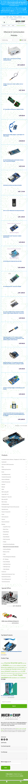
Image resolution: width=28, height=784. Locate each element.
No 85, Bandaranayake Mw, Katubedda (17, 2)
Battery (2, 667)
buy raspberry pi (9, 667)
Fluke (22, 669)
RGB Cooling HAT (5, 491)
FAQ (24, 17)
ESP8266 (19, 669)
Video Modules (6, 569)
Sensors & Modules (6, 479)
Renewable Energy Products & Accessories (10, 506)
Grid (22, 40)
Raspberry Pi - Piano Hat (7, 496)
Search (14, 706)
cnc (18, 667)
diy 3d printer (13, 669)
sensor (23, 678)
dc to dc (3, 669)
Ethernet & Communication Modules (11, 546)
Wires (3, 466)
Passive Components (6, 511)
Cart (7, 17)
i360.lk (21, 776)
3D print (2, 663)
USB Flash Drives (6, 566)
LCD (21, 671)
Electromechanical (5, 521)
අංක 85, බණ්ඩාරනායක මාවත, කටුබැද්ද (13, 10)
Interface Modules (7, 549)
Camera (15, 667)
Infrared (7, 671)
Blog (11, 16)
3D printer (7, 663)
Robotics (3, 484)
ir (10, 671)
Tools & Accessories (6, 581)
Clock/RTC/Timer (6, 526)
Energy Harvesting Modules (8, 544)
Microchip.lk (3, 25)
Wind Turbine (4, 501)
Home (8, 16)
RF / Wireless (6, 559)
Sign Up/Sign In (14, 19)
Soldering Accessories (6, 469)
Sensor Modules (6, 561)
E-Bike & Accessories (6, 481)
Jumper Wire (14, 671)
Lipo (2, 673)
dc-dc (26, 667)
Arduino (6, 665)
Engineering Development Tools (8, 574)
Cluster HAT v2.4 (5, 494)
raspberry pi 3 (16, 678)
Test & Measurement (6, 474)
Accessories (5, 534)
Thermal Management (6, 579)
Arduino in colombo (13, 665)
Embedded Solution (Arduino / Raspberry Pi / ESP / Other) (13, 459)
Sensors (3, 519)
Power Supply (18, 675)
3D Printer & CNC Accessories (8, 464)
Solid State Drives (6, 564)
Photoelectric (4, 675)
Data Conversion (6, 539)
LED (24, 671)
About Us (14, 16)
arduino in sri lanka (21, 665)
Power (3, 514)
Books (3, 471)
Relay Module (6, 531)
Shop (4, 17)
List (25, 40)
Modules (13, 25)
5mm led (24, 663)
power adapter (10, 675)
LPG (22, 673)
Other (4, 554)
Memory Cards (6, 551)
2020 (2, 665)
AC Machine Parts (5, 504)
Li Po (4, 673)
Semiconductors (5, 516)
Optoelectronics (5, 509)
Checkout (11, 17)
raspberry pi (6, 678)
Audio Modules (6, 536)
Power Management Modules (9, 556)
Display (4, 541)
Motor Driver (5, 529)
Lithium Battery (9, 673)
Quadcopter (4, 462)
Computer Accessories (6, 476)
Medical (3, 486)
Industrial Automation (6, 576)
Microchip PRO (5, 499)
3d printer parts (16, 663)
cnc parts (21, 667)
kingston (18, 671)
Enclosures (4, 571)
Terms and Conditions (18, 17)
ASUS (3, 489)
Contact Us (20, 16)
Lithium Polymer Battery (16, 673)
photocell (25, 673)
